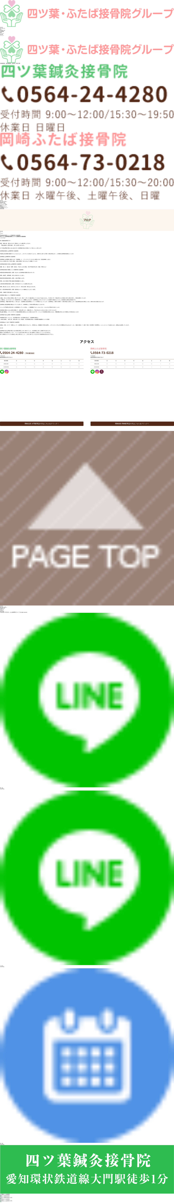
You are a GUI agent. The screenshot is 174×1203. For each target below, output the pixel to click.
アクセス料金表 (2, 34)
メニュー (2, 35)
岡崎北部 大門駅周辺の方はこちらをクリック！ (42, 423)
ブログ (1, 233)
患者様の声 (2, 30)
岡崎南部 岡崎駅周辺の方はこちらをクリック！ (132, 423)
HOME (1, 27)
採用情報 (2, 208)
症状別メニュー (3, 206)
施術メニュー (3, 205)
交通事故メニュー (4, 207)
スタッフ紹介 (3, 203)
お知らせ (2, 609)
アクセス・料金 (3, 204)
